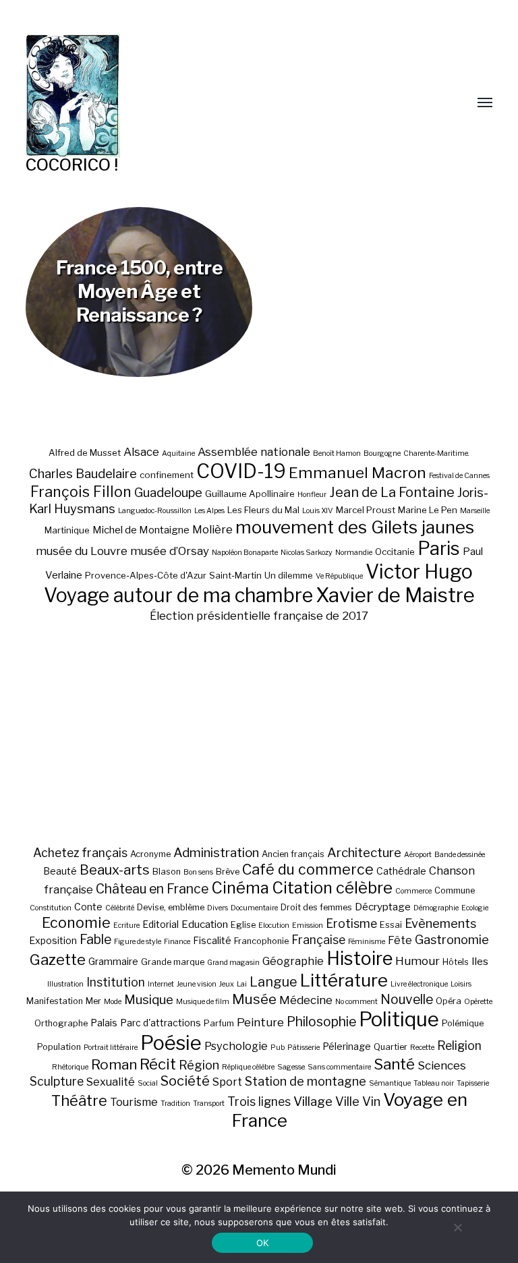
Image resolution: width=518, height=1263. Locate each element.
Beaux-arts (115, 870)
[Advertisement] (259, 733)
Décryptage (383, 906)
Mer (93, 1001)
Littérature (344, 980)
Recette (422, 1047)
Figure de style (137, 941)
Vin (371, 1101)
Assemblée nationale (254, 452)
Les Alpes (209, 510)
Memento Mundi (284, 1170)
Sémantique (390, 1083)
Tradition (175, 1103)
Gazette (58, 959)
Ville (347, 1101)
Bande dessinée (459, 854)
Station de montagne (305, 1081)
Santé (394, 1064)
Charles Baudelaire (83, 473)
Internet (161, 984)
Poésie (171, 1043)
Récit (158, 1064)
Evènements (440, 923)
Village (313, 1101)
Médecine (306, 1000)
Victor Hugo (419, 571)
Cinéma (240, 888)
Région (199, 1064)
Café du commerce (308, 869)
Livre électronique (419, 984)
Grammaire (113, 961)
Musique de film (202, 1001)
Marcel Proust (365, 509)
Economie (76, 922)
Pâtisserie (303, 1047)
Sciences (442, 1065)
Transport (209, 1103)
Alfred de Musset (85, 452)
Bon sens (198, 872)
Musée (254, 999)
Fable (95, 939)
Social (148, 1083)
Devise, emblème (170, 907)
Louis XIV (317, 510)
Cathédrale (401, 871)
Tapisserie (473, 1083)
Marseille (475, 510)
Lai (242, 984)
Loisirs (461, 984)
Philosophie (321, 1022)
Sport (227, 1081)
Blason (166, 872)
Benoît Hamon (337, 453)
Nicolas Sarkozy (307, 552)
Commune (454, 890)
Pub (277, 1047)
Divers (217, 908)
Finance (177, 941)
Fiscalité (212, 940)
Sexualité (110, 1081)
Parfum (219, 1023)
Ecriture (126, 925)
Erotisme (351, 923)
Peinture (260, 1022)
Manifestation (54, 1001)
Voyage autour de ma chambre (178, 595)
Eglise (243, 925)
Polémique (463, 1023)
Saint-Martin (235, 575)
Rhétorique (70, 1067)
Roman (114, 1064)
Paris (439, 548)
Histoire (359, 958)
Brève (227, 872)
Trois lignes (259, 1101)
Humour (417, 961)
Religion (459, 1045)
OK (262, 1242)
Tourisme (134, 1102)
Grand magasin (233, 962)
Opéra (448, 1001)
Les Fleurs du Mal (263, 509)
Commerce (413, 891)
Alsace (141, 452)
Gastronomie (452, 939)
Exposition (53, 940)
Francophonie (261, 941)
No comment (356, 1001)
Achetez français (80, 853)
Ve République (339, 576)
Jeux (226, 984)
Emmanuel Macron (357, 472)
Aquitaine (178, 453)
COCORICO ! (72, 165)
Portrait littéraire (111, 1047)
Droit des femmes (316, 907)
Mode (112, 1001)
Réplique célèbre (248, 1067)
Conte (88, 906)
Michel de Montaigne (141, 530)
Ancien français (293, 854)
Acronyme (150, 854)
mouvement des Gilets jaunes (354, 527)
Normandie (353, 552)
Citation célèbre (332, 888)
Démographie (436, 908)
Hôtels (455, 962)
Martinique (67, 530)
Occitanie (395, 551)
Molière (212, 529)
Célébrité (119, 908)
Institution (115, 982)
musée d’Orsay (169, 551)
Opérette (478, 1001)
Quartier (390, 1047)
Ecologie (474, 908)
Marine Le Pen (427, 509)
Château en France (152, 889)
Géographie (293, 961)
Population (59, 1047)
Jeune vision (197, 984)
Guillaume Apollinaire (250, 493)
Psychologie (236, 1046)
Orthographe (61, 1023)
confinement (167, 474)
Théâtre (79, 1100)
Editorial (160, 924)
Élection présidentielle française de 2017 (259, 615)
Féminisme (366, 941)
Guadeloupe (168, 492)
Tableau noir (433, 1083)
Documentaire (254, 908)
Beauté (60, 871)
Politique (399, 1019)
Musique (148, 999)
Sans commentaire (339, 1067)
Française (318, 940)
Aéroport (418, 854)
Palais (103, 1022)
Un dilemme (288, 575)
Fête (400, 940)
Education (204, 924)
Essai (391, 925)
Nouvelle (406, 999)
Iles (479, 961)
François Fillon (81, 491)
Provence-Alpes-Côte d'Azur (145, 575)
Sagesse (291, 1067)
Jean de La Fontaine (392, 492)
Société (185, 1081)
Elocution (273, 925)
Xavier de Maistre (395, 595)
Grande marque (172, 962)
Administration (216, 852)
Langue (273, 982)
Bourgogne (382, 453)
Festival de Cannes (459, 475)
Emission (307, 925)
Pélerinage (346, 1046)
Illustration (65, 984)
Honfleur (311, 494)
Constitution (50, 908)
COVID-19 (241, 471)
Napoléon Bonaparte (245, 552)
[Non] (457, 1227)
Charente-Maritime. (436, 453)
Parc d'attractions (160, 1022)
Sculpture (57, 1081)
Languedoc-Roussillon (155, 510)
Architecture (364, 852)
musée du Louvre (81, 551)
